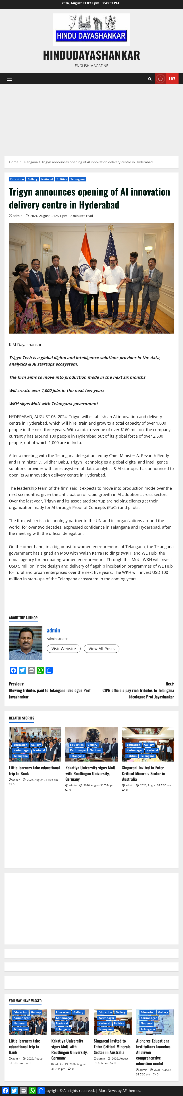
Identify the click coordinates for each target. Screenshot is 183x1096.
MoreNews (108, 1090)
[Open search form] (150, 78)
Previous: (50, 690)
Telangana (78, 179)
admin (18, 216)
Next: (138, 690)
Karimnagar (21, 750)
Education (17, 179)
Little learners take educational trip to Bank (34, 770)
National (47, 179)
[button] (9, 78)
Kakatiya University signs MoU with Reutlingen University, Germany (90, 773)
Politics (62, 179)
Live (172, 78)
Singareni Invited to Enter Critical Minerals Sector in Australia (143, 773)
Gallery (32, 179)
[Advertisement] (91, 118)
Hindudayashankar (91, 54)
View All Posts (102, 648)
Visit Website (64, 648)
